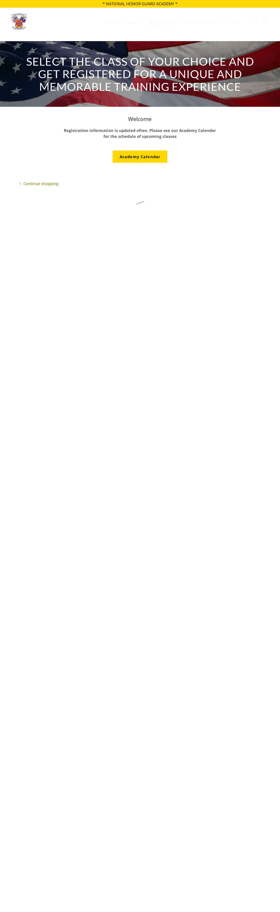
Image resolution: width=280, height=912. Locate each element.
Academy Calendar (140, 156)
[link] (18, 21)
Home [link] (111, 22)
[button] (133, 22)
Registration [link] (160, 22)
